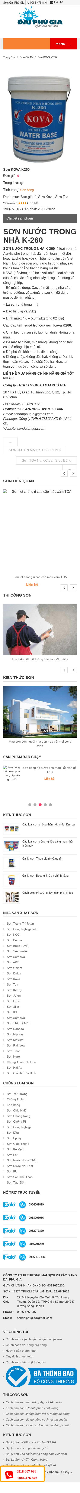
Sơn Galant (14, 968)
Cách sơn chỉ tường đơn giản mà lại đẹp (47, 892)
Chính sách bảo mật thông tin (26, 1362)
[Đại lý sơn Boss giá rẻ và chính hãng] (11, 880)
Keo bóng (13, 1105)
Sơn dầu (13, 1132)
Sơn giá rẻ (28, 197)
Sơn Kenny (14, 990)
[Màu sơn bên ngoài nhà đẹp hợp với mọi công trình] (40, 712)
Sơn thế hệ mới (18, 1023)
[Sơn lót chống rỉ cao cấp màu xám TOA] (40, 531)
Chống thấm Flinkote (21, 1062)
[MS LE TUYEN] (22, 1204)
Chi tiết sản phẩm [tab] (19, 218)
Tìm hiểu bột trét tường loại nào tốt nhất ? (40, 659)
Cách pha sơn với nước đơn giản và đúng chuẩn (38, 1425)
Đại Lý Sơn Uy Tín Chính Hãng (26, 1459)
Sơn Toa (61, 197)
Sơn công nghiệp (19, 1127)
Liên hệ (58, 2)
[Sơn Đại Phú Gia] (40, 17)
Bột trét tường (17, 1094)
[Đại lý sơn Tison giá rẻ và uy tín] (11, 862)
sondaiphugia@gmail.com (34, 1318)
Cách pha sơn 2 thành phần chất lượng (32, 1408)
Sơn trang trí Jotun (20, 923)
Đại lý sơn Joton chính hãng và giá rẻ (31, 1465)
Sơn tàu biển (16, 1182)
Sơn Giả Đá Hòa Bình (21, 1073)
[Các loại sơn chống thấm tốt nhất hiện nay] (11, 828)
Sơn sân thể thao (20, 1177)
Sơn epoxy (14, 1138)
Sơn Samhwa (16, 956)
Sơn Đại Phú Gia (48, 1472)
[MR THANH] (22, 1230)
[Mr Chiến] (22, 1217)
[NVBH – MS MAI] (22, 1244)
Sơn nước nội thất (20, 1166)
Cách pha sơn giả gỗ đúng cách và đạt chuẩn (36, 1419)
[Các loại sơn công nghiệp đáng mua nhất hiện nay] (11, 845)
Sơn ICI (12, 1012)
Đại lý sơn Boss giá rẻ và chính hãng (45, 875)
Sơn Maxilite (15, 1040)
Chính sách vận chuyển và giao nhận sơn (34, 1339)
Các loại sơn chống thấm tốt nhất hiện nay (49, 824)
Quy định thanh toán (19, 1356)
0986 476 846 (38, 2)
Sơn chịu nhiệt (17, 1110)
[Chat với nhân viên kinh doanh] (9, 1204)
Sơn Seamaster (17, 951)
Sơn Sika (13, 1006)
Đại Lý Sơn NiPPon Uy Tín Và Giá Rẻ (31, 1442)
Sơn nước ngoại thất (21, 1160)
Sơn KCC (13, 934)
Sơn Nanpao (15, 1029)
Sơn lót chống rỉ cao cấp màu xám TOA (40, 577)
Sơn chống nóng (18, 1116)
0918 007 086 (26, 1471)
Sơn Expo (13, 1001)
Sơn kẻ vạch (16, 1149)
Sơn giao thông (18, 1143)
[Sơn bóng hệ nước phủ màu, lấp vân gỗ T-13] (11, 773)
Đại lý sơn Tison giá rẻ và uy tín (42, 858)
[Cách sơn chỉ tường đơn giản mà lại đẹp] (11, 897)
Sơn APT (13, 962)
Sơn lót (12, 1154)
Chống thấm (16, 1099)
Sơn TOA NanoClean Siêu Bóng (46, 460)
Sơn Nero (13, 1056)
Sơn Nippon (15, 1034)
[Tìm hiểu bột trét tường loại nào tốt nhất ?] (40, 629)
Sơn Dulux (14, 973)
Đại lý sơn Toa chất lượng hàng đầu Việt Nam (36, 1453)
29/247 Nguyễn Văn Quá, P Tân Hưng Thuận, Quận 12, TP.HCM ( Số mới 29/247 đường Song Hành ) (46, 1302)
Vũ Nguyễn (9, 203)
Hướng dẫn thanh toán (21, 1350)
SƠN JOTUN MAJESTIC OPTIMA (35, 450)
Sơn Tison (13, 1051)
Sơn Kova (46, 197)
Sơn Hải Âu (14, 1067)
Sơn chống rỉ (16, 1121)
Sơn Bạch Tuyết (17, 945)
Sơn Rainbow (16, 1045)
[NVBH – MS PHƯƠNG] (22, 1257)
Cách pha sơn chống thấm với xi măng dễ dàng (38, 1413)
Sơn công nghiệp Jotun (23, 929)
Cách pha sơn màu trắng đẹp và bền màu (34, 1402)
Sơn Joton (14, 995)
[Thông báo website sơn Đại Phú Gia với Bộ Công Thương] (41, 1376)
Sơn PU (12, 1171)
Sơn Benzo (14, 940)
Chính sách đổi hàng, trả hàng (26, 1345)
